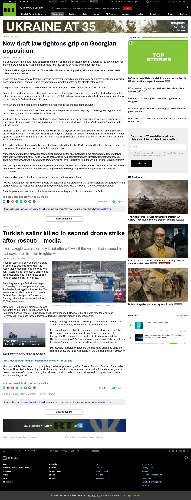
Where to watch (102, 471)
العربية (5, 1)
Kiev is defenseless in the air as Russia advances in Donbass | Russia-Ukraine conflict (87, 8)
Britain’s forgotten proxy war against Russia (151, 304)
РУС (15, 1)
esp (10, 451)
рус (15, 451)
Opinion (139, 14)
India (85, 14)
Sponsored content (103, 478)
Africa (96, 14)
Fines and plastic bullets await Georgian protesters (84, 437)
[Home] (9, 9)
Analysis (125, 14)
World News (57, 14)
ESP (10, 1)
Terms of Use (147, 464)
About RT (146, 471)
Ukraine (51, 394)
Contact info (147, 478)
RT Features (111, 14)
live (127, 8)
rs (29, 451)
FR (24, 1)
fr (25, 451)
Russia (6, 394)
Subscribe (141, 163)
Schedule (99, 475)
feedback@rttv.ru (103, 209)
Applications (100, 468)
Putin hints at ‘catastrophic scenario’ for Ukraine (37, 360)
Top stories (134, 37)
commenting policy (29, 209)
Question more (31, 8)
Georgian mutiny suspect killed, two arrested (19, 437)
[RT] (53, 2)
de (20, 451)
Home (6, 36)
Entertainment (155, 14)
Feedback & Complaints (152, 482)
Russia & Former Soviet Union (33, 14)
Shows (170, 14)
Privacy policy (147, 468)
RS (28, 1)
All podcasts (182, 316)
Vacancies (146, 485)
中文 (33, 1)
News (5, 464)
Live (97, 464)
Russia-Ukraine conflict (23, 394)
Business (72, 14)
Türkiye (41, 394)
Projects (183, 14)
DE (20, 1)
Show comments (64, 219)
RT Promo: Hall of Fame (152, 475)
